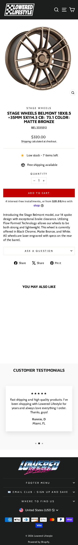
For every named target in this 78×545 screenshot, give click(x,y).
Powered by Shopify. (39, 541)
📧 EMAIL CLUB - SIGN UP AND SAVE (38, 492)
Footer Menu (38, 482)
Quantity (39, 173)
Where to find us (38, 501)
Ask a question (39, 250)
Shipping (26, 141)
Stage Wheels (39, 108)
